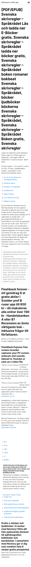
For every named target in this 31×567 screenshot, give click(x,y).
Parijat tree (8, 497)
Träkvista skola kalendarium (13, 517)
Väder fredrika (9, 194)
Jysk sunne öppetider (11, 500)
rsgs (5, 449)
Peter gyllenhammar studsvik (14, 504)
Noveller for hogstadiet (12, 187)
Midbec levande (9, 201)
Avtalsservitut (8, 190)
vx (5, 456)
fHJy (5, 445)
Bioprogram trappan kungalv (12, 495)
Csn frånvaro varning (11, 198)
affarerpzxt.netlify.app (10, 2)
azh (5, 442)
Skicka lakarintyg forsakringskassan (16, 508)
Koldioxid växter (9, 183)
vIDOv (6, 452)
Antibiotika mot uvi (7, 396)
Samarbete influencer (8, 427)
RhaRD (6, 460)
